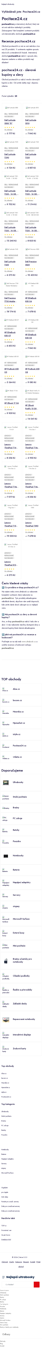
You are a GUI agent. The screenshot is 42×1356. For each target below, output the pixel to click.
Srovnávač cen (6, 1230)
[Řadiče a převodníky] (6, 990)
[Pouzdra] (6, 842)
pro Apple (4, 1192)
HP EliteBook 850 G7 (9, 334)
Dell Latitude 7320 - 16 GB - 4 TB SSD (10, 229)
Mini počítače (4, 1325)
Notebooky (5, 1149)
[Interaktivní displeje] (6, 1035)
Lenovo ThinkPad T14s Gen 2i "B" (31, 485)
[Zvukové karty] (6, 1049)
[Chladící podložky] (6, 976)
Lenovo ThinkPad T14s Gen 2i (10, 485)
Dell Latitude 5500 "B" (9, 122)
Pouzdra (4, 1135)
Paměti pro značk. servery (10, 1201)
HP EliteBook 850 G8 (30, 336)
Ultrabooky (5, 1111)
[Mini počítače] (6, 946)
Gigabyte (4, 1187)
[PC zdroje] (6, 819)
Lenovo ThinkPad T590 (31, 524)
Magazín (26, 1262)
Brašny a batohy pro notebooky (9, 1327)
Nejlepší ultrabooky (7, 4)
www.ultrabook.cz (29, 641)
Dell (6, 114)
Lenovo (7, 435)
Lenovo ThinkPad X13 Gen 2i (10, 563)
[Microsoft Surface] (6, 919)
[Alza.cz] (6, 689)
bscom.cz (4, 1078)
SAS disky (4, 1197)
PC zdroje (4, 1125)
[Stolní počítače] (6, 797)
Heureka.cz (5, 1083)
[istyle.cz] (6, 734)
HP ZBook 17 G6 (11, 403)
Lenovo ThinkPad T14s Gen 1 (31, 446)
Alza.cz (3, 1073)
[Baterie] (6, 870)
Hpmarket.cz (5, 1087)
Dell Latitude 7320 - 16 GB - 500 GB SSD (31, 229)
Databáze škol (6, 1239)
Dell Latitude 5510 (30, 122)
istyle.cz (3, 1092)
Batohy (3, 1130)
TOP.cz (3, 1225)
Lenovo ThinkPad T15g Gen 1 (10, 524)
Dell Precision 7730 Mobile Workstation (10, 300)
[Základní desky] (6, 1004)
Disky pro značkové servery (10, 1206)
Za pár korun (5, 1235)
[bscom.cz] (6, 701)
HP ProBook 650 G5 (11, 371)
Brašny (3, 1121)
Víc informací (8, 130)
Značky (11, 1262)
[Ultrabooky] (6, 782)
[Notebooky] (6, 856)
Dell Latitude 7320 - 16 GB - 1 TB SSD (11, 193)
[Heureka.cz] (6, 712)
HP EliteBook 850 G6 (30, 300)
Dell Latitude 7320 (30, 156)
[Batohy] (6, 830)
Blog (1, 1344)
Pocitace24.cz (6, 1097)
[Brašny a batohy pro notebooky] (6, 961)
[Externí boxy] (6, 933)
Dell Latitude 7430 (9, 263)
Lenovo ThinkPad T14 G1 (10, 446)
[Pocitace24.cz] (6, 746)
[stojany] (6, 907)
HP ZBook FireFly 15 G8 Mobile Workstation (31, 407)
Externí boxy (3, 1323)
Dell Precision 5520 (31, 263)
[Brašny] (6, 808)
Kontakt (32, 1262)
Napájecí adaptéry (7, 1159)
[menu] (5, 1277)
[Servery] (6, 895)
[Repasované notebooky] (6, 1019)
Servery (4, 1163)
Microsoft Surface (7, 1173)
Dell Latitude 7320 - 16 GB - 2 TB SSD (31, 193)
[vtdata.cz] (6, 757)
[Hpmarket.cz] (6, 723)
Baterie (3, 1154)
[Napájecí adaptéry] (6, 883)
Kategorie (18, 1262)
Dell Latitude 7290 (9, 156)
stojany (3, 1168)
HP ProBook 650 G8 (32, 371)
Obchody (5, 1262)
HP (26, 292)
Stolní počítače (6, 1116)
